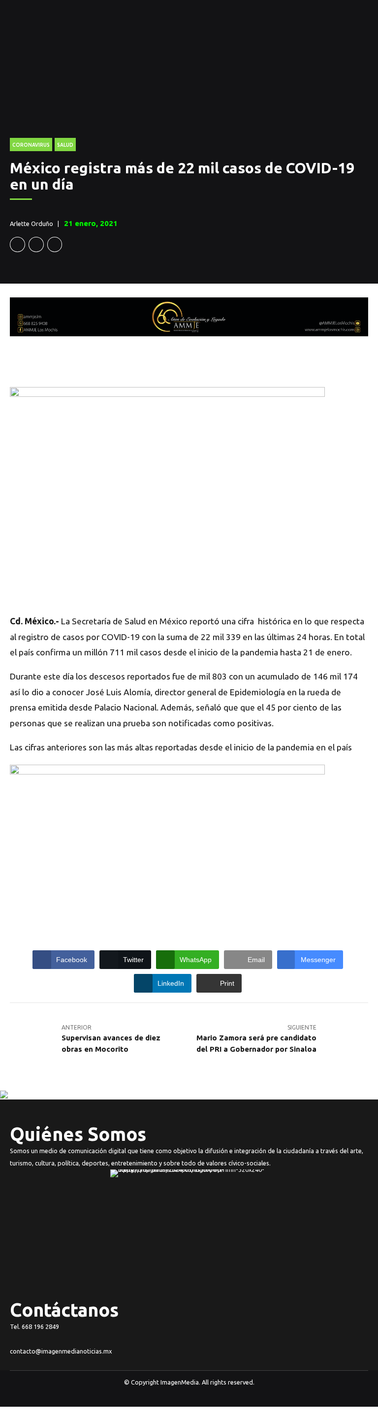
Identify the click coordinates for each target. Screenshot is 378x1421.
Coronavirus (31, 145)
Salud (65, 145)
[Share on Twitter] (36, 244)
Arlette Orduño (31, 223)
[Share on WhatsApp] (55, 244)
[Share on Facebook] (17, 244)
